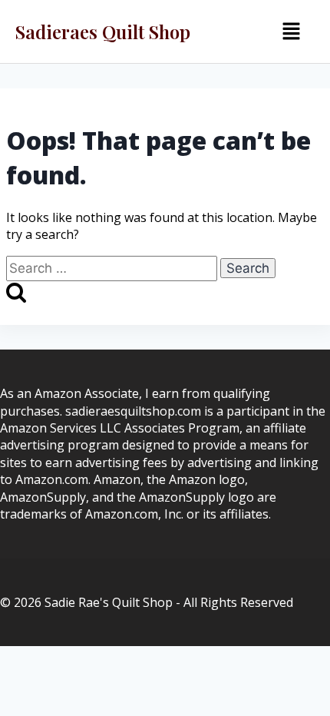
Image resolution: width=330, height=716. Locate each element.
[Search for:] (113, 268)
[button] (291, 31)
